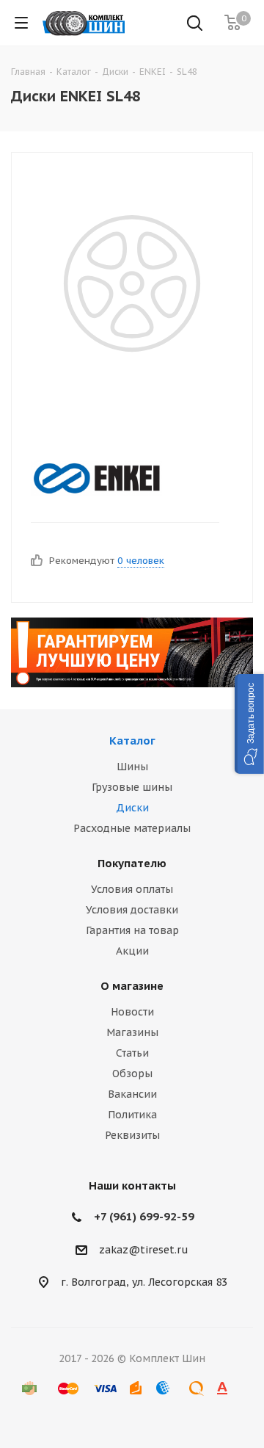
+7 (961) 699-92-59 (144, 1216)
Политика (132, 1114)
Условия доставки (132, 909)
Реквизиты (132, 1135)
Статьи (132, 1053)
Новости (132, 1011)
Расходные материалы (132, 828)
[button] (249, 724)
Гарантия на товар (132, 930)
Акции (132, 951)
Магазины (132, 1032)
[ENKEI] (120, 478)
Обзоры (132, 1073)
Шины (132, 766)
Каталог (132, 740)
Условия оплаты (132, 889)
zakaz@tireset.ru (143, 1249)
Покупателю (132, 863)
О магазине (132, 986)
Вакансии (132, 1094)
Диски (132, 807)
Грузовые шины (132, 787)
